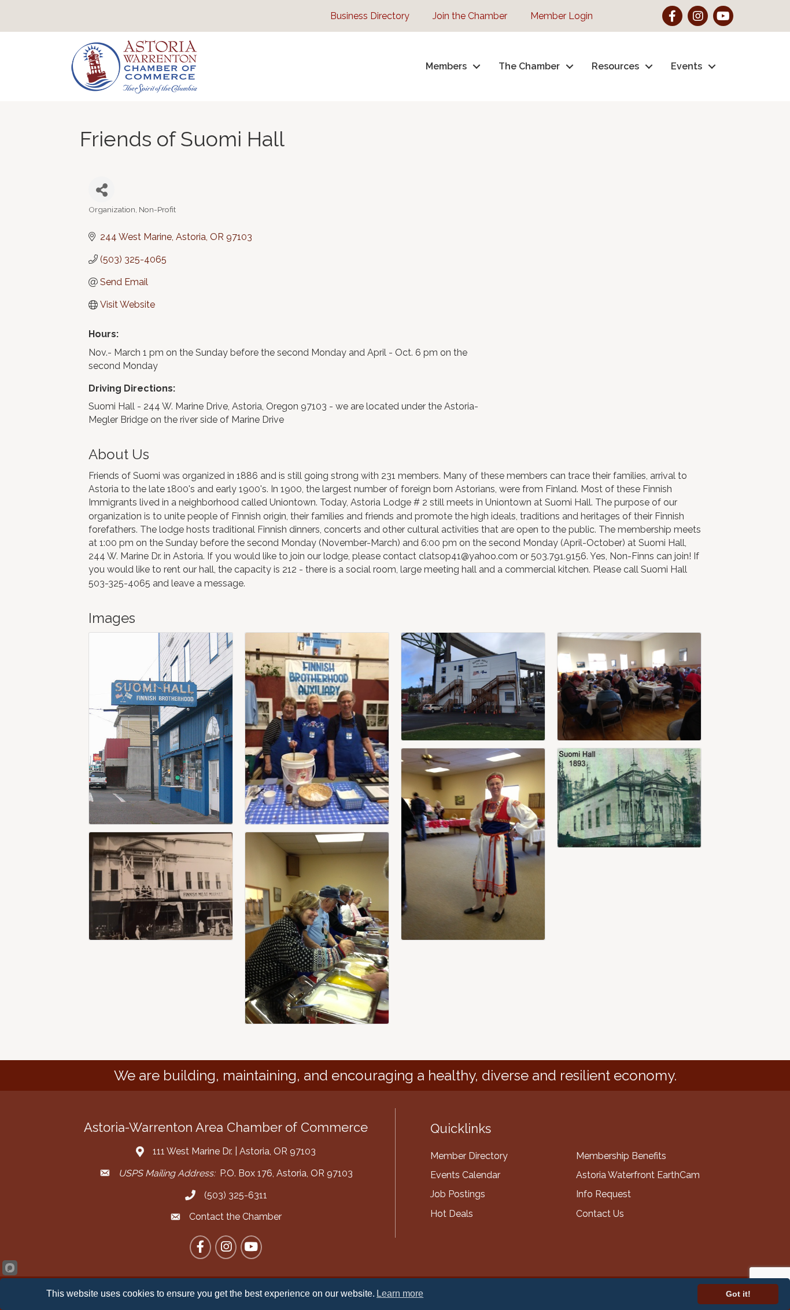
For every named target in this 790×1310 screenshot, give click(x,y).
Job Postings (457, 1194)
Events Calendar (465, 1174)
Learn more (399, 1293)
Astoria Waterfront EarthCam (638, 1174)
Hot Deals (451, 1213)
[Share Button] (101, 189)
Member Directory (469, 1155)
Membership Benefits (621, 1155)
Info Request (603, 1194)
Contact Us (600, 1213)
